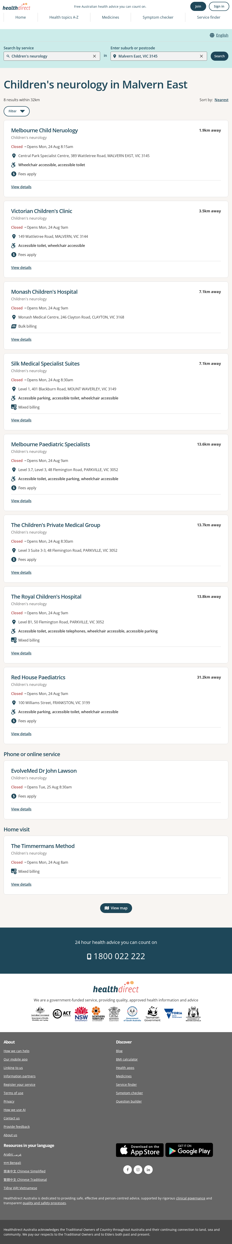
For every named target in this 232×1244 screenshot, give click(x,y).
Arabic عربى (13, 1154)
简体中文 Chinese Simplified (25, 1171)
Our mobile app (16, 1059)
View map (121, 909)
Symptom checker (129, 1093)
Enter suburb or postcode (133, 47)
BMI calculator (127, 1059)
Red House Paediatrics (38, 677)
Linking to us (13, 1068)
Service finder (208, 17)
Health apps (125, 1068)
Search (219, 56)
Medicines (110, 17)
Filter (19, 112)
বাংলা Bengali (12, 1163)
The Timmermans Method (43, 846)
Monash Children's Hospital (44, 291)
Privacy (9, 1101)
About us (10, 1135)
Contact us (12, 1118)
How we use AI (15, 1110)
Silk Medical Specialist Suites (45, 363)
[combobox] (118, 14)
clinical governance (190, 1198)
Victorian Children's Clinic (41, 211)
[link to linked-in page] (148, 1169)
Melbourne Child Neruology (44, 130)
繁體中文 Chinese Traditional (25, 1179)
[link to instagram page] (138, 1169)
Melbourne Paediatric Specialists (50, 444)
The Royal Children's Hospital (46, 596)
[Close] (94, 56)
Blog (119, 1051)
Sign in (219, 6)
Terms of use (13, 1093)
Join (198, 6)
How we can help (16, 1051)
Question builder (129, 1101)
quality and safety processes (44, 1203)
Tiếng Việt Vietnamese (20, 1188)
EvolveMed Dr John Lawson (44, 770)
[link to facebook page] (127, 1169)
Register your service (19, 1084)
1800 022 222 (118, 956)
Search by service (19, 47)
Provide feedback (17, 1126)
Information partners (20, 1076)
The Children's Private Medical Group (55, 525)
